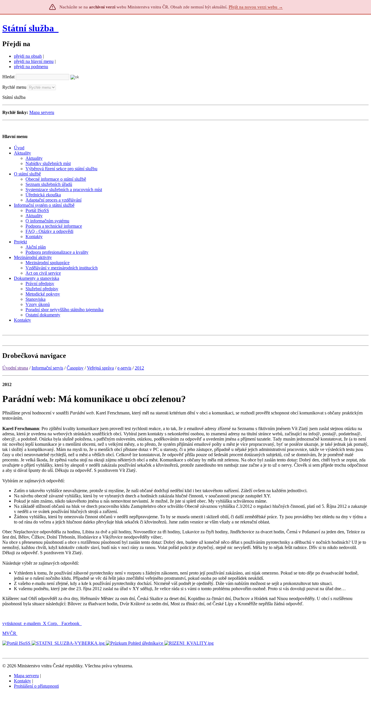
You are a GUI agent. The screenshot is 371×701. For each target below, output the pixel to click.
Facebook (71, 623)
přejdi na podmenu (31, 66)
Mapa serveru (41, 112)
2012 (139, 367)
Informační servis (47, 367)
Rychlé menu (14, 87)
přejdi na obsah (28, 56)
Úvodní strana (15, 367)
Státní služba (29, 28)
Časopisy (75, 367)
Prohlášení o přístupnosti (36, 686)
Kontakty (22, 680)
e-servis (124, 367)
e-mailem (32, 623)
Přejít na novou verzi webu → (256, 7)
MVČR (9, 633)
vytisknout (11, 623)
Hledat (8, 76)
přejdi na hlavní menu (34, 61)
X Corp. (51, 623)
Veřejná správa (100, 367)
